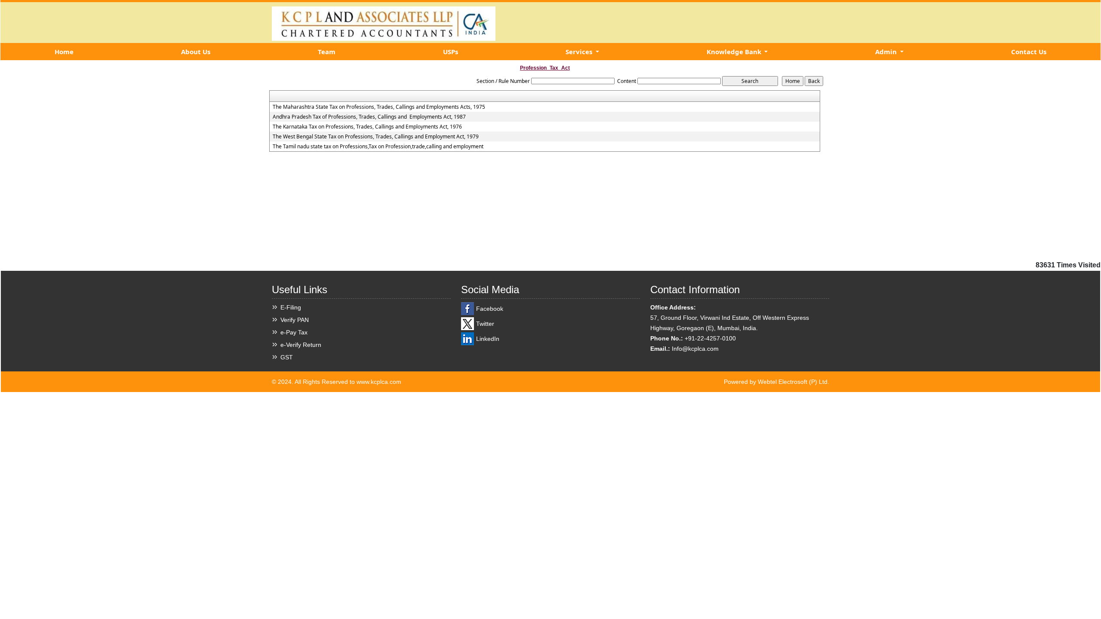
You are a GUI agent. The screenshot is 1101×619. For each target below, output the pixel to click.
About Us (195, 51)
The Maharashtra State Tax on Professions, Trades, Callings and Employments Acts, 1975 (379, 107)
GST (286, 357)
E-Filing (290, 307)
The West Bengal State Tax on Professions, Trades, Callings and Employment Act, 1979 (376, 136)
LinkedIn (487, 338)
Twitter (485, 323)
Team (326, 51)
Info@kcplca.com (695, 348)
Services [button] (580, 51)
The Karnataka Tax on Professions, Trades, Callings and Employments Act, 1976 (367, 126)
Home (64, 51)
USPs (450, 51)
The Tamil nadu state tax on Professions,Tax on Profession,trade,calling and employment (378, 146)
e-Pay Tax (294, 332)
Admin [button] (886, 51)
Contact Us (1028, 51)
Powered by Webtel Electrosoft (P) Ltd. (776, 381)
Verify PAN (294, 319)
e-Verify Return (300, 344)
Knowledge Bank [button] (735, 51)
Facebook (489, 308)
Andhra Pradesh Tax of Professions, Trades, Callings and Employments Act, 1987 (369, 116)
